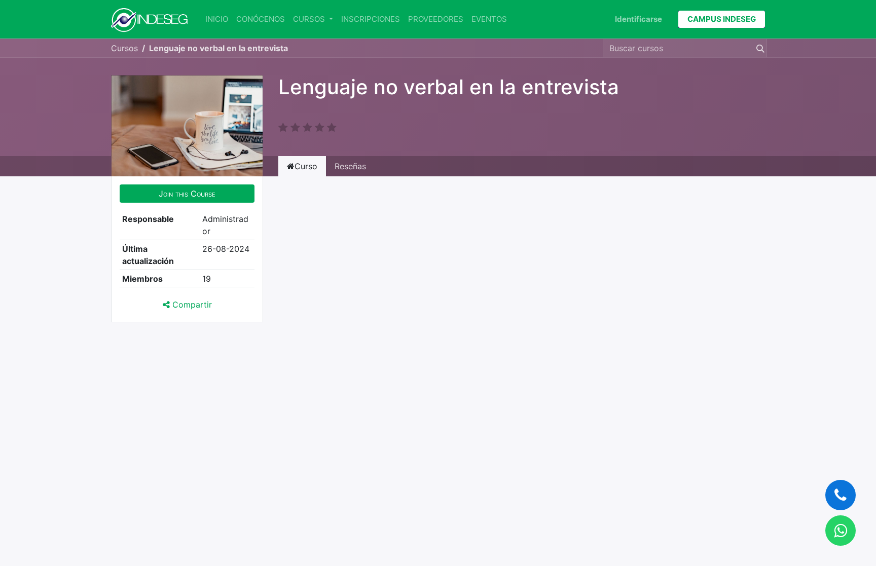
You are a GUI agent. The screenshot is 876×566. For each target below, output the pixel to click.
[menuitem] (216, 19)
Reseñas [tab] (350, 166)
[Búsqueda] (758, 48)
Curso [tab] (306, 166)
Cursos (124, 48)
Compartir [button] (191, 304)
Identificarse (638, 19)
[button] (187, 193)
